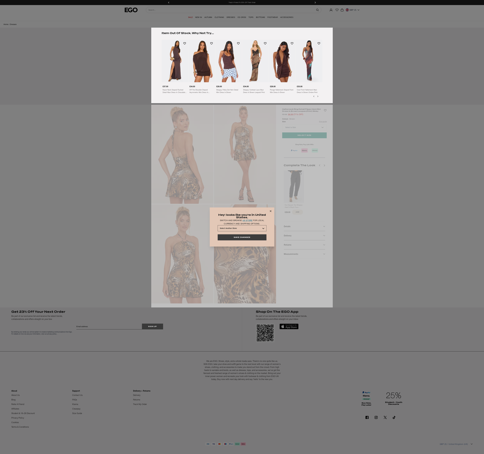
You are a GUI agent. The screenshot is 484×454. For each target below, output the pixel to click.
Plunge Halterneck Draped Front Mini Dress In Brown (281, 91)
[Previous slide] (168, 2)
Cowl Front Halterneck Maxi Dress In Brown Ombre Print (307, 91)
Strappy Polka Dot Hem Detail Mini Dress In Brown (227, 91)
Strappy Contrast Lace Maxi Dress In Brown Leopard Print (254, 91)
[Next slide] (315, 2)
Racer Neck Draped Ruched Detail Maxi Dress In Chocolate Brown (174, 91)
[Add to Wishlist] (184, 43)
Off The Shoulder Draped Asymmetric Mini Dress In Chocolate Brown (198, 91)
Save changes (242, 237)
